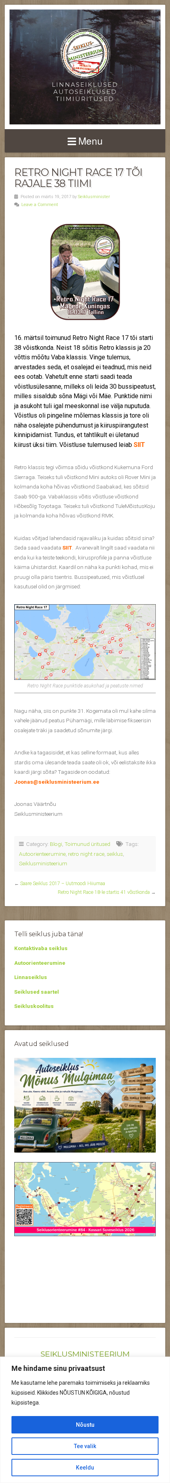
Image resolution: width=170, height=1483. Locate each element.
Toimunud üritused (87, 844)
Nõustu (85, 1425)
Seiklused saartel (36, 992)
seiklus (115, 854)
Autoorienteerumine (42, 854)
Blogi (56, 844)
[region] (85, 1420)
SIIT (139, 445)
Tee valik (85, 1446)
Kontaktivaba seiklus (41, 948)
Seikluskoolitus (34, 1006)
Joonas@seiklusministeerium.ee (56, 782)
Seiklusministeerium (43, 863)
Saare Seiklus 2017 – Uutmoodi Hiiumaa (62, 883)
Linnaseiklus (30, 977)
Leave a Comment (39, 204)
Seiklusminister (94, 196)
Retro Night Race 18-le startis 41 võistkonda (104, 892)
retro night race (86, 854)
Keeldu (85, 1467)
